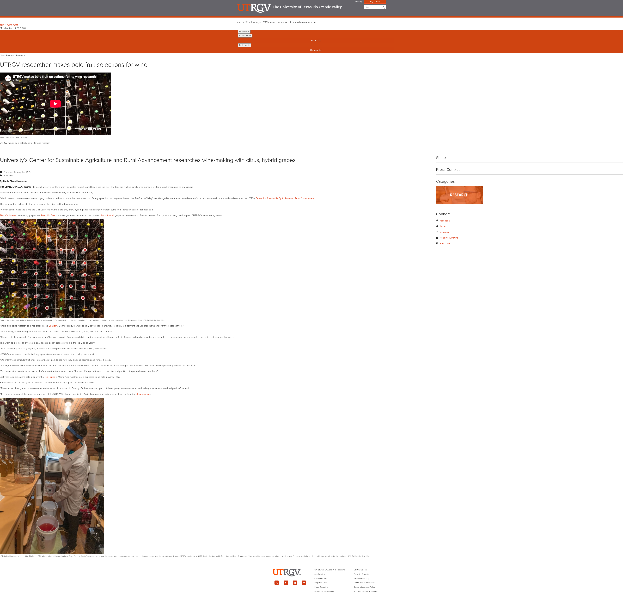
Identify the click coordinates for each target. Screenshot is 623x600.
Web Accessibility (361, 578)
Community (315, 50)
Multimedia (244, 45)
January (255, 22)
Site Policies (319, 574)
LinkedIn (295, 582)
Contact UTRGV (321, 578)
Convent (53, 325)
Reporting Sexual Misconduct (366, 591)
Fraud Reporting (321, 587)
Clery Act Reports (361, 574)
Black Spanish (107, 215)
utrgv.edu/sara (143, 394)
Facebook (445, 220)
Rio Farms (50, 377)
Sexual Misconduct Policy (364, 587)
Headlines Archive (449, 237)
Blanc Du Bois (48, 215)
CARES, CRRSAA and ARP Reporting (329, 570)
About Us (316, 40)
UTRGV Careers (360, 570)
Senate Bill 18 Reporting (324, 591)
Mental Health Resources (364, 582)
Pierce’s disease (8, 215)
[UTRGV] (311, 579)
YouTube (304, 582)
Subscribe (445, 243)
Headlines (244, 31)
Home (237, 22)
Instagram (444, 232)
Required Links (320, 582)
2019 (246, 22)
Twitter (443, 226)
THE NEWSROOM (9, 25)
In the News (245, 35)
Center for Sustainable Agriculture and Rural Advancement (285, 198)
